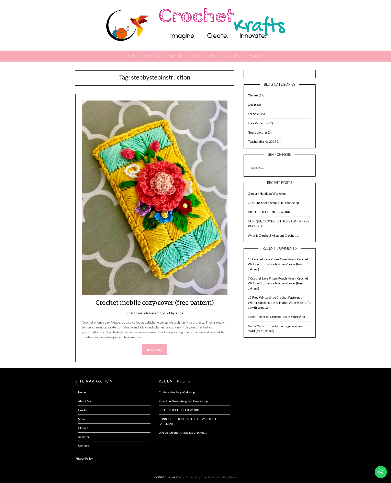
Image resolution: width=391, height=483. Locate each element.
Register (232, 56)
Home (132, 56)
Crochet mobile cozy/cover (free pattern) (155, 302)
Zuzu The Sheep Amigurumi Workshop (273, 202)
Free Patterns (257, 123)
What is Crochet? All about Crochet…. (273, 235)
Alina (179, 313)
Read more (154, 350)
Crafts (252, 104)
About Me (152, 56)
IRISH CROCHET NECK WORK (269, 212)
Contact (255, 56)
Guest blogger (257, 132)
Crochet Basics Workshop (287, 316)
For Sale (253, 114)
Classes (212, 56)
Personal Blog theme (224, 477)
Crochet (175, 56)
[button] (381, 472)
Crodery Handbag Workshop (267, 193)
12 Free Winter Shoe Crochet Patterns (274, 297)
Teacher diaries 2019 (262, 141)
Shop (194, 56)
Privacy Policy (84, 458)
